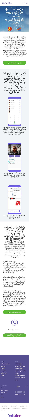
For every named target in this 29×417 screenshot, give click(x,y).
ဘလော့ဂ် (3, 366)
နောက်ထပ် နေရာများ (14, 312)
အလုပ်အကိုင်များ (19, 368)
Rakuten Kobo (14, 406)
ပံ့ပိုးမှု (2, 375)
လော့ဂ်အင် (22, 2)
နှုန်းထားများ (4, 373)
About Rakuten (5, 410)
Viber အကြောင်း (19, 363)
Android (3, 388)
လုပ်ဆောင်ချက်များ (5, 363)
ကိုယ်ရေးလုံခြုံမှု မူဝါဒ (20, 375)
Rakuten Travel (23, 406)
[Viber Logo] (7, 3)
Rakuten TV (24, 408)
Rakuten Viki (4, 406)
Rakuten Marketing (6, 408)
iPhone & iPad (4, 390)
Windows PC (4, 392)
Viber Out (3, 370)
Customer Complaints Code (20, 379)
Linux (2, 397)
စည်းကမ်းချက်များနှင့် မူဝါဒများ (20, 372)
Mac (2, 394)
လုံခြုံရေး (3, 368)
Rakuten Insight (16, 408)
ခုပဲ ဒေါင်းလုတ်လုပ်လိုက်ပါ (14, 335)
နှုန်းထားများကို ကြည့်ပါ (14, 63)
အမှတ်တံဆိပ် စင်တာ (20, 366)
